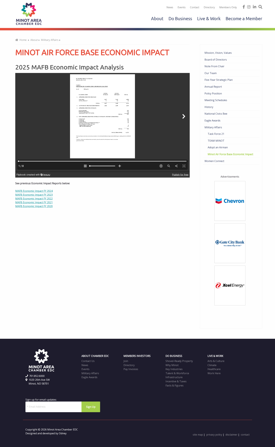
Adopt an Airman (218, 147)
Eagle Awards (212, 120)
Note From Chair (214, 66)
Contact (194, 7)
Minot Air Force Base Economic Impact (230, 154)
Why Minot (172, 365)
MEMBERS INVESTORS (137, 356)
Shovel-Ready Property (179, 361)
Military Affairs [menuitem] (49, 40)
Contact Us (88, 361)
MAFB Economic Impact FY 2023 (34, 194)
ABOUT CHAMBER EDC (95, 356)
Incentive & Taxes (176, 381)
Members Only (228, 7)
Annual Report (213, 86)
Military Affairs (213, 127)
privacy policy (214, 434)
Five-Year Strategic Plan (218, 80)
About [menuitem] (34, 40)
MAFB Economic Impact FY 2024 (34, 191)
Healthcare (214, 369)
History (208, 107)
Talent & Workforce (177, 373)
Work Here (214, 373)
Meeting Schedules (215, 100)
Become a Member (244, 18)
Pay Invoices (130, 369)
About (157, 18)
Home (22, 40)
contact (245, 434)
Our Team (210, 73)
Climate (212, 365)
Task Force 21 (216, 134)
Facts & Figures (174, 385)
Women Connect (214, 161)
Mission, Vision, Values (218, 53)
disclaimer (231, 434)
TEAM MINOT (216, 140)
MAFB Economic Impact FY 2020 (34, 206)
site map (198, 434)
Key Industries (174, 369)
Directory (209, 7)
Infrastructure (174, 377)
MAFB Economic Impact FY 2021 (34, 202)
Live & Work (209, 18)
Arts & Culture (216, 361)
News (169, 7)
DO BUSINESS (174, 356)
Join (125, 361)
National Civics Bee (215, 113)
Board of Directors (215, 59)
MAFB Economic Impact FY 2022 (34, 198)
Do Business (180, 18)
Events (182, 7)
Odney (63, 433)
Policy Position (213, 93)
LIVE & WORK (215, 356)
